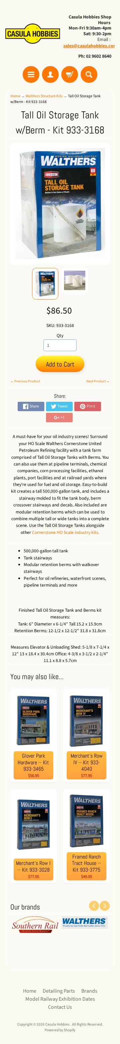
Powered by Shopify (60, 1030)
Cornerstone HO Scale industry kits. (65, 532)
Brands (89, 991)
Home (15, 96)
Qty (60, 335)
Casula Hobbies (57, 1024)
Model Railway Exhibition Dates (60, 999)
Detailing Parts (59, 991)
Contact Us (60, 1007)
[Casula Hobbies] (32, 34)
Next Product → (98, 381)
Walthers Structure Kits (44, 96)
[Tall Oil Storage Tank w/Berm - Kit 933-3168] (45, 283)
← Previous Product (25, 381)
